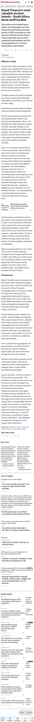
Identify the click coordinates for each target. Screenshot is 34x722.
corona (14, 429)
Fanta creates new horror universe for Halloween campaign (10, 677)
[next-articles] (32, 449)
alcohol (17, 427)
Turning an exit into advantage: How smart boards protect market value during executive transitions (12, 653)
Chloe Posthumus (5, 705)
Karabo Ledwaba (6, 547)
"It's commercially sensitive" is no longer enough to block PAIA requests (15, 486)
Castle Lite (24, 427)
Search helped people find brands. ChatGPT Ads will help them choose (9, 627)
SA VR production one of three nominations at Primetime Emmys (16, 513)
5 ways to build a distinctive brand (8, 465)
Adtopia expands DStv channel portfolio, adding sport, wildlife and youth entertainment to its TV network (16, 580)
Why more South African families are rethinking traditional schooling (10, 665)
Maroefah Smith (5, 695)
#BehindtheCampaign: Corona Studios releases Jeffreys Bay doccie (19, 206)
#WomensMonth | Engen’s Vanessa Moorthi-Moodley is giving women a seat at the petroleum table (11, 690)
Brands (12, 427)
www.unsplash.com (9, 57)
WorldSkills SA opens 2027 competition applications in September (11, 601)
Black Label (21, 429)
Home (2, 6)
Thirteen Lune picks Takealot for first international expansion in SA (17, 559)
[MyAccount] (32, 2)
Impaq (2, 670)
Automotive (29, 6)
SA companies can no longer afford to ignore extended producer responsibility (11, 640)
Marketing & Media (11, 6)
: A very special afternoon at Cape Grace (13, 701)
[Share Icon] (30, 210)
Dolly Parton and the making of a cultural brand (15, 543)
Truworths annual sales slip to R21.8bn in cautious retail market (15, 529)
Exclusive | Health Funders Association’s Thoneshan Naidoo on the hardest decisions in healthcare (13, 614)
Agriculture (21, 6)
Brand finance (6, 429)
